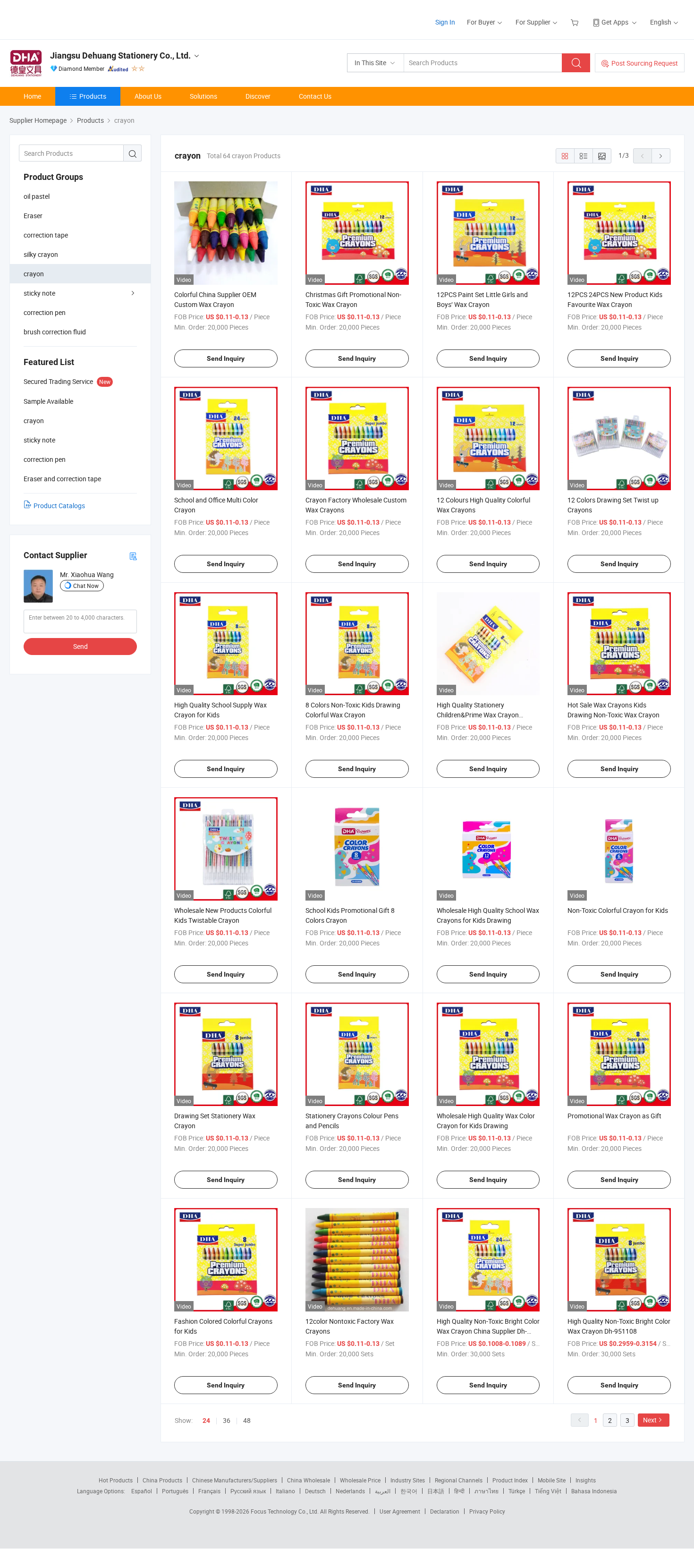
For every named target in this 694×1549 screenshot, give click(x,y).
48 (247, 1420)
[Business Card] (133, 555)
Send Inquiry (226, 358)
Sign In (445, 21)
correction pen (45, 312)
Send (80, 646)
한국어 (408, 1491)
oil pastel (37, 196)
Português (175, 1491)
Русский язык (248, 1491)
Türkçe (516, 1491)
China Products (162, 1480)
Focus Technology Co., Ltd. (285, 1511)
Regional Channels (458, 1480)
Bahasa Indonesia (594, 1491)
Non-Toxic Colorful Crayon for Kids (617, 910)
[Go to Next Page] (661, 156)
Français (209, 1491)
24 (206, 1420)
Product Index (510, 1480)
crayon (34, 273)
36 (226, 1420)
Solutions (203, 96)
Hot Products (116, 1480)
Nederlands (350, 1491)
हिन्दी (459, 1491)
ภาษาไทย (486, 1491)
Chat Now (86, 585)
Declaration (444, 1511)
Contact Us (315, 96)
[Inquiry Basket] (576, 21)
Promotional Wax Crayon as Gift (614, 1115)
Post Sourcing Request (644, 63)
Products (92, 96)
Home (32, 96)
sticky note (39, 293)
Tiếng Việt (548, 1491)
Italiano (285, 1491)
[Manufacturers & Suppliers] (70, 19)
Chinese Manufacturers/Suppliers (234, 1480)
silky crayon (41, 254)
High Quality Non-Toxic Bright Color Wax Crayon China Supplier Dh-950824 (488, 1331)
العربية (382, 1491)
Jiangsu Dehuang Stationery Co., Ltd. (120, 55)
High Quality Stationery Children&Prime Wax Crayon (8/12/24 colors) (478, 714)
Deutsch (315, 1491)
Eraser (33, 215)
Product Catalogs (59, 505)
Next (650, 1419)
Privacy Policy (487, 1511)
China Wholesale (308, 1480)
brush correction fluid (55, 331)
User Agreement (400, 1511)
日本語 (435, 1491)
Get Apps (615, 21)
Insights (586, 1480)
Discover (258, 96)
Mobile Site (552, 1480)
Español (141, 1491)
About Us (148, 96)
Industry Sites (407, 1480)
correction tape (46, 234)
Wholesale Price (360, 1480)
